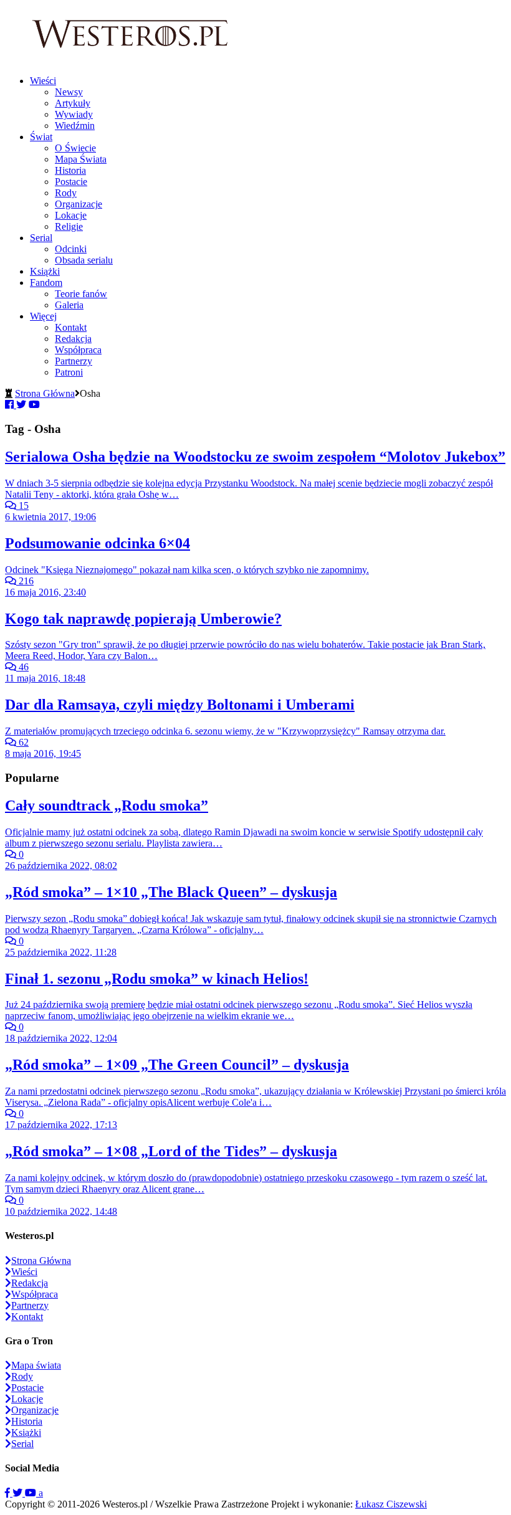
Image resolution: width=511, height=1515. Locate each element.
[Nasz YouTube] (32, 1493)
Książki (45, 271)
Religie (69, 226)
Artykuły (72, 103)
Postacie (71, 181)
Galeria (69, 305)
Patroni (69, 372)
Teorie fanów (81, 293)
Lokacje (71, 215)
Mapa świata (36, 1365)
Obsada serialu (84, 260)
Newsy (69, 92)
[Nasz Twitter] (18, 1493)
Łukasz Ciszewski (391, 1504)
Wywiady (74, 114)
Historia (70, 170)
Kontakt (71, 327)
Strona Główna (45, 393)
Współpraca (78, 349)
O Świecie (75, 148)
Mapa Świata (81, 159)
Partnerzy (73, 361)
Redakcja (73, 338)
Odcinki (71, 249)
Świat (41, 136)
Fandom (46, 282)
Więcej (43, 316)
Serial (41, 237)
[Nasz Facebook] (8, 1493)
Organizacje (78, 204)
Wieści (43, 80)
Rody (66, 193)
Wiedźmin (75, 125)
